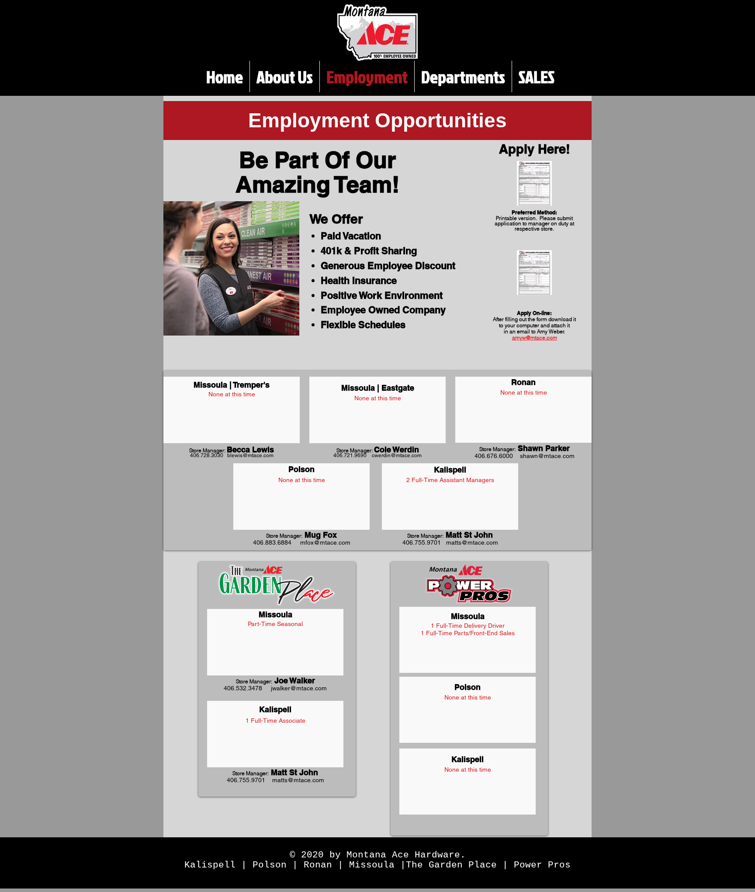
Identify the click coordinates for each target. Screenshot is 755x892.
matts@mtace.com (472, 542)
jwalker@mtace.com (299, 688)
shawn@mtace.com (547, 455)
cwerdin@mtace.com (397, 455)
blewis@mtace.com (250, 455)
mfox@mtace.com (325, 542)
